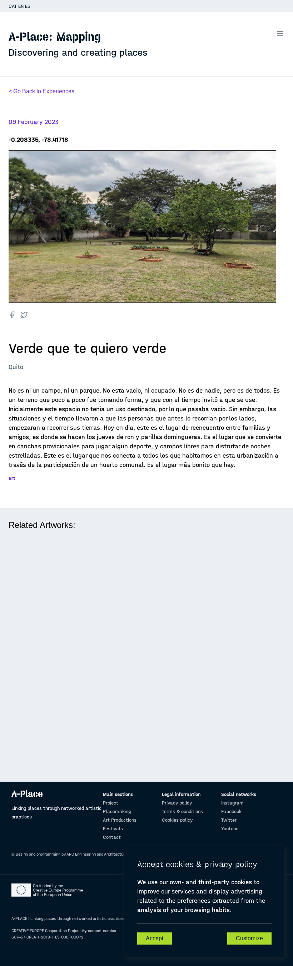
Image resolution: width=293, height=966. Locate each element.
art (12, 478)
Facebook (231, 811)
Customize (249, 938)
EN (21, 6)
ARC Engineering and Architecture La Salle (104, 854)
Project (110, 803)
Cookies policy (177, 820)
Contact (112, 837)
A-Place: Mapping (78, 44)
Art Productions (119, 820)
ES (27, 6)
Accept (154, 938)
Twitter (229, 820)
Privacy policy (177, 803)
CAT (13, 6)
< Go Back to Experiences (41, 91)
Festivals (113, 829)
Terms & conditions (182, 811)
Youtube (229, 829)
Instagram (232, 803)
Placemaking (117, 811)
